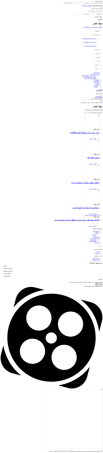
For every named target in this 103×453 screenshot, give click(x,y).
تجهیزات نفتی (96, 79)
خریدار (94, 234)
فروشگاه (97, 253)
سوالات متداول (95, 258)
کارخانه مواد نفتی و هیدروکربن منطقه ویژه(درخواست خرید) (76, 220)
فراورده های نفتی (95, 74)
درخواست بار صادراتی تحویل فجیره (86, 208)
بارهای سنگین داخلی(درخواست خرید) (85, 183)
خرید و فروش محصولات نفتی (89, 38)
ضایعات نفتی (93, 239)
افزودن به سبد (92, 138)
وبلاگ (98, 84)
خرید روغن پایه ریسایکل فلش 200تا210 (84, 133)
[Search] (101, 101)
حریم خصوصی (95, 260)
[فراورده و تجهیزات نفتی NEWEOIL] (93, 27)
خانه (101, 102)
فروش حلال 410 (93, 158)
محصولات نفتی (92, 241)
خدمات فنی (96, 82)
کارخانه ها (96, 81)
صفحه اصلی (96, 72)
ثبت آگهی (97, 232)
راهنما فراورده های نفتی (90, 46)
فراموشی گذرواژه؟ (87, 5)
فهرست (100, 89)
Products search (98, 99)
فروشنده (94, 235)
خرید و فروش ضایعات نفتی (89, 42)
